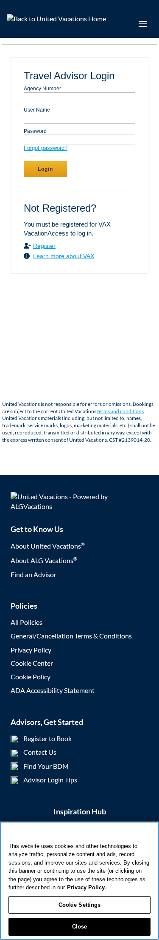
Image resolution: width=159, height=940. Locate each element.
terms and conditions (120, 411)
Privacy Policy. (86, 887)
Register (44, 245)
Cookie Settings (80, 905)
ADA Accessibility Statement (53, 690)
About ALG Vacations (44, 560)
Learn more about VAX (63, 256)
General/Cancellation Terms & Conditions (71, 636)
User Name (37, 110)
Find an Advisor (33, 574)
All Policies (26, 622)
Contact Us (39, 752)
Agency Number (42, 89)
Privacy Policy (31, 650)
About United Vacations (48, 546)
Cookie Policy (30, 677)
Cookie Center (32, 663)
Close (79, 926)
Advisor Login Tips (50, 780)
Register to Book (47, 738)
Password (35, 131)
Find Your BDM (46, 766)
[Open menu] (143, 23)
